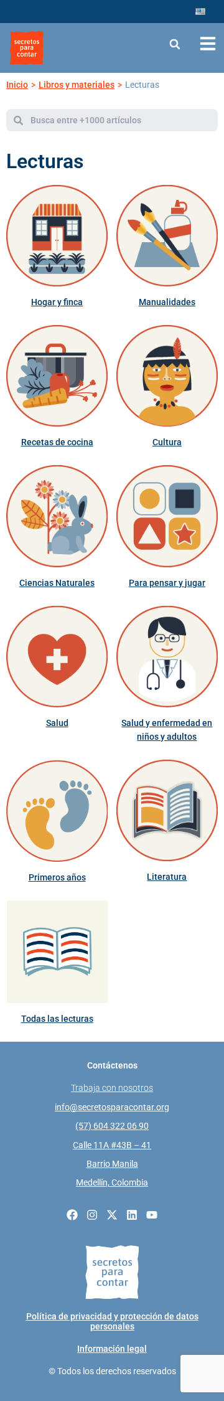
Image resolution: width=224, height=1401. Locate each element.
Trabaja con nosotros (112, 1088)
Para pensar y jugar (167, 583)
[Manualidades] (167, 235)
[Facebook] (72, 1214)
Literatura (167, 877)
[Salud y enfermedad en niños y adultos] (167, 656)
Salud (57, 723)
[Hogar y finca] (57, 235)
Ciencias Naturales (57, 583)
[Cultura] (167, 376)
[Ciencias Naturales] (57, 516)
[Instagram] (92, 1214)
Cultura (167, 442)
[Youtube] (151, 1214)
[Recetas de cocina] (57, 376)
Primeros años (57, 877)
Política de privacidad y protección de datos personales (112, 1321)
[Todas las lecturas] (57, 951)
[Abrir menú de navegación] (208, 43)
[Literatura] (167, 810)
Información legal (112, 1349)
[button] (174, 44)
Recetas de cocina (57, 442)
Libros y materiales (76, 85)
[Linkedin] (132, 1214)
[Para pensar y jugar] (167, 516)
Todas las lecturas (57, 1019)
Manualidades (167, 302)
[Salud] (57, 656)
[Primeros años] (57, 811)
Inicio (17, 85)
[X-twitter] (112, 1214)
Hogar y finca (57, 302)
